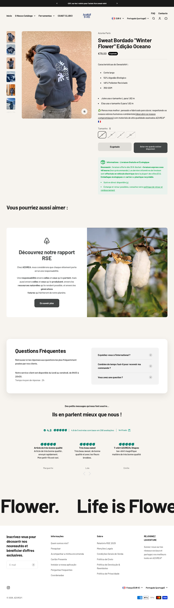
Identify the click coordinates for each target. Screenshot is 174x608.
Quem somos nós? (60, 543)
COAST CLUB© (65, 15)
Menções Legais (105, 548)
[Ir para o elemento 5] (11, 90)
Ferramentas (45, 15)
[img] (48, 444)
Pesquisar (56, 548)
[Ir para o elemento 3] (11, 63)
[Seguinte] (117, 3)
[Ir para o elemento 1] (11, 37)
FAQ (153, 13)
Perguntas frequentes (61, 569)
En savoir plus (47, 303)
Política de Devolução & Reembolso (108, 566)
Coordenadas (57, 575)
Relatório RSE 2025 (106, 543)
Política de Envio (105, 559)
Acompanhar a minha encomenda (67, 553)
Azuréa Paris (104, 33)
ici (127, 182)
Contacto (162, 13)
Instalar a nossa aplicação (63, 564)
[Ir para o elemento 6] (11, 104)
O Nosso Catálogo (24, 15)
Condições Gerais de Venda (110, 553)
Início (9, 15)
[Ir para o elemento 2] (11, 50)
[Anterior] (56, 3)
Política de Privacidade (108, 573)
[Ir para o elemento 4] (11, 77)
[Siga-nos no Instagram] (8, 587)
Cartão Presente (59, 559)
